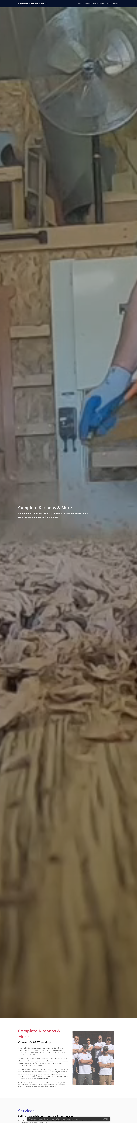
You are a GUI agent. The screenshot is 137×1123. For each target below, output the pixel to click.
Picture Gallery (98, 4)
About (80, 4)
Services (88, 4)
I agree (105, 1119)
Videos (108, 4)
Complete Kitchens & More (32, 3)
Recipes (116, 4)
